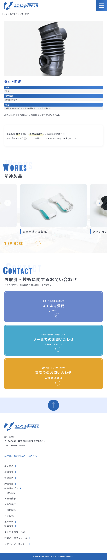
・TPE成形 (10, 498)
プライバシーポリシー (16, 543)
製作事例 (9, 521)
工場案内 (9, 478)
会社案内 (9, 466)
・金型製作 (10, 504)
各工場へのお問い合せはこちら (20, 456)
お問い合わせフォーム (16, 537)
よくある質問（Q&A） (16, 532)
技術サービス (11, 488)
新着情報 (9, 526)
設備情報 (9, 483)
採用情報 (9, 472)
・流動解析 (10, 510)
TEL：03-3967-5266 (14, 445)
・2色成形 (9, 492)
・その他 (9, 515)
